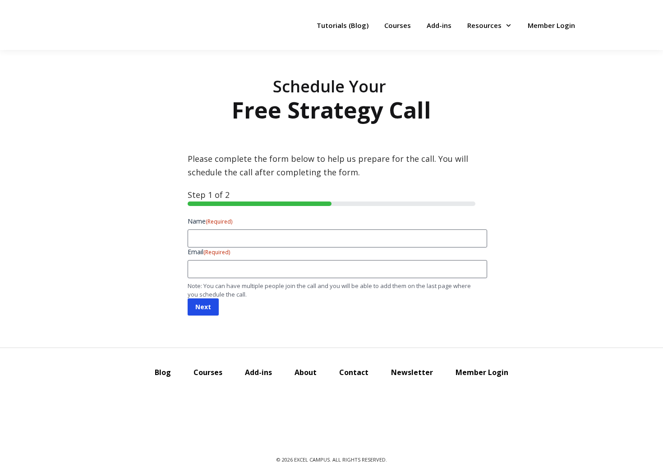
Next (203, 306)
